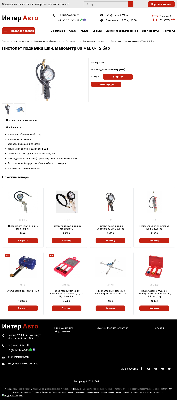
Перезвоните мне (161, 4)
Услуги (84, 30)
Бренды (97, 30)
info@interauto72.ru (117, 15)
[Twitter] (169, 368)
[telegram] (155, 368)
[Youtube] (148, 368)
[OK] (141, 368)
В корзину (118, 77)
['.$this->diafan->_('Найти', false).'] (130, 4)
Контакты (169, 30)
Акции (72, 30)
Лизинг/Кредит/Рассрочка (122, 30)
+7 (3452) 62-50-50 (68, 15)
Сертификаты (150, 30)
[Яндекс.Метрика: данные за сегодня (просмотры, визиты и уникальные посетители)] (12, 395)
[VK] (162, 368)
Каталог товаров (22, 31)
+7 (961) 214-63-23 (68, 20)
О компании (58, 30)
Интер (20, 18)
